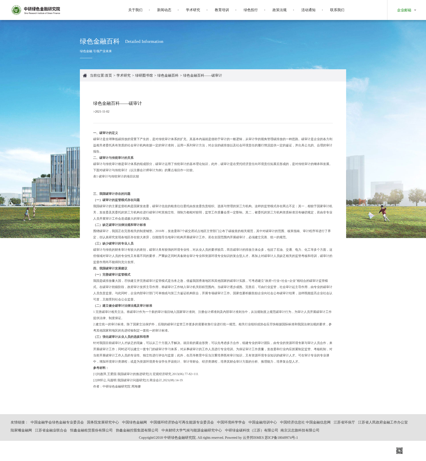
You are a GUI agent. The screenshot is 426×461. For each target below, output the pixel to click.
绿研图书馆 (144, 75)
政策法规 (279, 10)
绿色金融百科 (168, 75)
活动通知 (308, 10)
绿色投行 (251, 10)
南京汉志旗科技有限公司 (300, 430)
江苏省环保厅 (344, 422)
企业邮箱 (404, 10)
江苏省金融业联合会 (51, 430)
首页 (108, 75)
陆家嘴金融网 (21, 430)
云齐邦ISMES (253, 437)
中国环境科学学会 (231, 422)
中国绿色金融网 (134, 422)
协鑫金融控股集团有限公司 (137, 430)
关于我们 (135, 10)
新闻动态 (164, 10)
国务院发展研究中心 (103, 422)
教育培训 (222, 10)
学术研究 (193, 10)
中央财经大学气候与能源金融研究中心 (192, 430)
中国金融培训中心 (262, 422)
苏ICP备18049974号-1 (281, 437)
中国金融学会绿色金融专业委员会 (57, 422)
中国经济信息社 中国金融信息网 (305, 422)
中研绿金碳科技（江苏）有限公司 (251, 430)
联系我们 (337, 10)
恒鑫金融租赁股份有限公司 (91, 430)
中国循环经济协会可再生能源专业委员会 (182, 422)
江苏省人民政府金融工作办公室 (383, 422)
